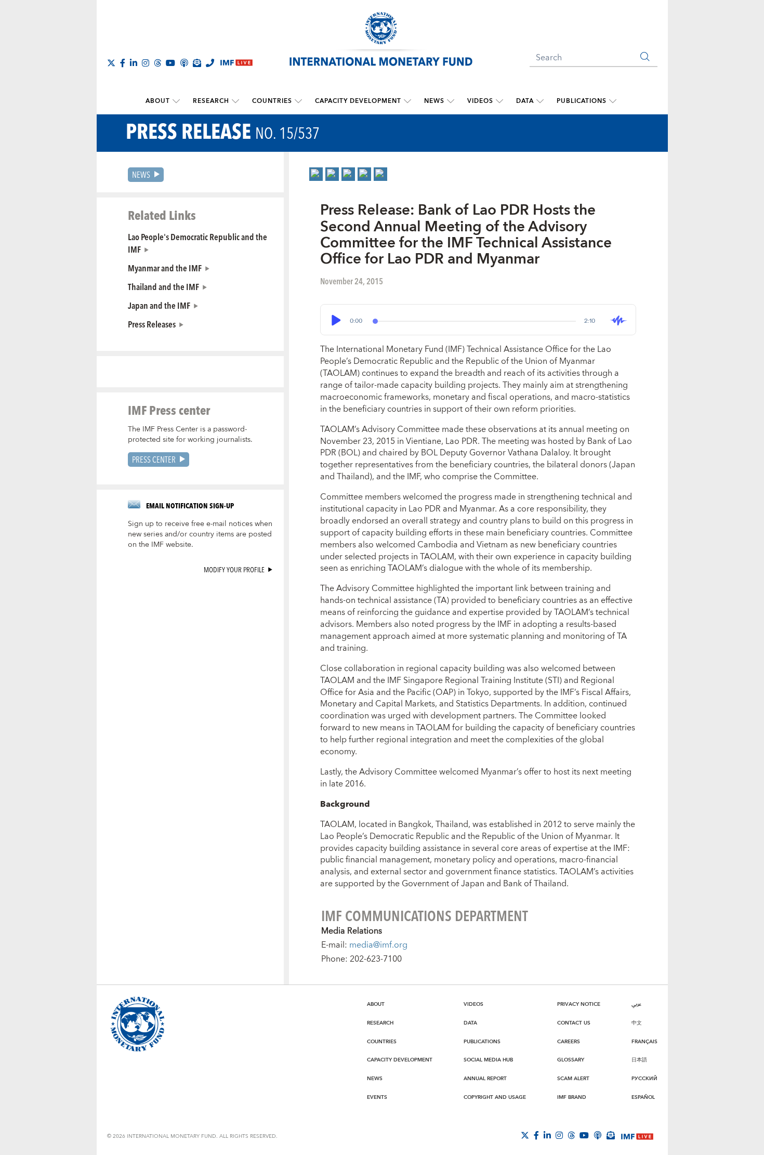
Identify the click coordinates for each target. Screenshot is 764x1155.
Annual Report (485, 1078)
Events (377, 1097)
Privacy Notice (578, 1004)
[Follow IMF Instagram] (145, 63)
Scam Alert (573, 1078)
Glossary (570, 1060)
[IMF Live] (637, 1135)
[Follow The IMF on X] (111, 63)
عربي (636, 1004)
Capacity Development (358, 101)
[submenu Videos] (499, 101)
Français (644, 1041)
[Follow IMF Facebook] (122, 63)
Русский (644, 1078)
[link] (316, 174)
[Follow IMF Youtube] (170, 63)
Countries (272, 101)
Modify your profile (234, 569)
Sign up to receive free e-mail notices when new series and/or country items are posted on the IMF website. (200, 534)
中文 (636, 1023)
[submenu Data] (540, 101)
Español (643, 1097)
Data (525, 101)
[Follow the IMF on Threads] (157, 63)
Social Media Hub (488, 1060)
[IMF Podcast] (184, 63)
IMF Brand (571, 1097)
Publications (582, 101)
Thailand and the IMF (163, 286)
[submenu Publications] (613, 101)
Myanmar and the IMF (165, 267)
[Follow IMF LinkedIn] (133, 63)
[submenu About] (176, 101)
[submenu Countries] (298, 101)
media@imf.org (378, 945)
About (158, 101)
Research (211, 101)
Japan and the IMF (159, 305)
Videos (480, 101)
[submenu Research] (235, 101)
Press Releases (152, 324)
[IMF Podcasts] (598, 1135)
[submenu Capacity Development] (407, 101)
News (434, 101)
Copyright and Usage (495, 1097)
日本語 (639, 1060)
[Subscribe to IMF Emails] (197, 63)
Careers (568, 1041)
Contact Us (573, 1023)
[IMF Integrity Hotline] (210, 63)
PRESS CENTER (154, 459)
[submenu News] (450, 101)
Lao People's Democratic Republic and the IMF (197, 243)
